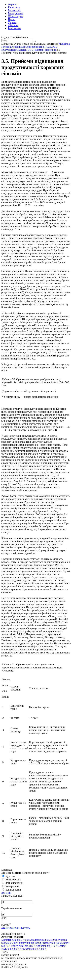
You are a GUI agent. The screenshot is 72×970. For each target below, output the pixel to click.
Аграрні (12, 4)
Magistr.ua (64, 43)
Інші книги (14, 28)
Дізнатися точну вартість (15, 927)
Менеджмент (15, 13)
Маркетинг (14, 10)
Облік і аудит (15, 16)
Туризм (12, 22)
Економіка (14, 7)
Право (11, 19)
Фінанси (13, 25)
